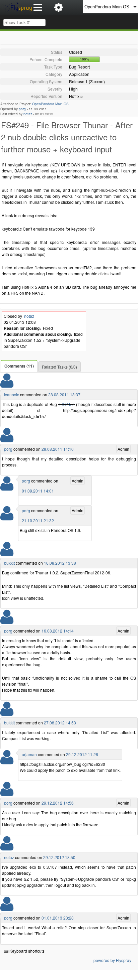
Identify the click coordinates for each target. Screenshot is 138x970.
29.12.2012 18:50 (59, 857)
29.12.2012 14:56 (58, 803)
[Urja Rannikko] (6, 761)
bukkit (9, 563)
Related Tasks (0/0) (59, 367)
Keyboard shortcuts (26, 951)
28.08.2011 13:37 (64, 394)
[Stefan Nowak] (6, 439)
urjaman (29, 754)
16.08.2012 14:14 (58, 631)
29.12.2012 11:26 (82, 754)
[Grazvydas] (6, 847)
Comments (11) (19, 366)
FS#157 (66, 404)
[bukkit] (6, 553)
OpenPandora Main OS (50, 104)
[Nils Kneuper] (6, 385)
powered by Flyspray (112, 960)
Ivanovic (11, 394)
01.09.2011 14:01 (38, 491)
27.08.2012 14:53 (60, 722)
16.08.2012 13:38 (60, 563)
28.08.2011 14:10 (58, 449)
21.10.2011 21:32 (38, 520)
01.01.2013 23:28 (58, 918)
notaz (27, 114)
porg (22, 109)
